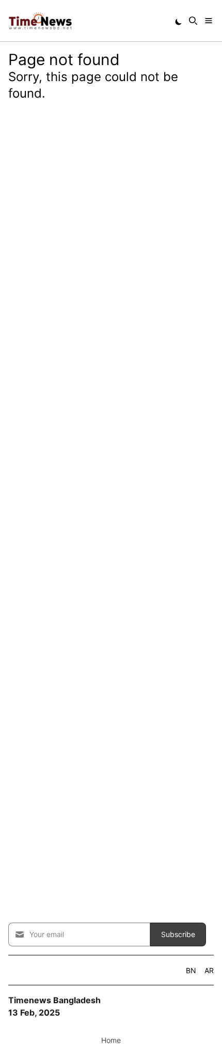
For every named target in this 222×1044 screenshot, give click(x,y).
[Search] (193, 21)
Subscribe (178, 934)
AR (209, 970)
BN (191, 970)
